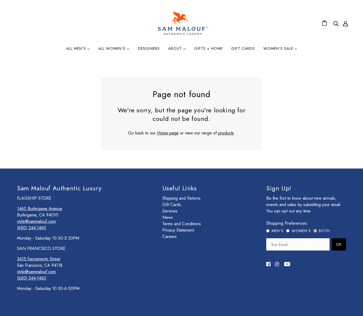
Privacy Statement (178, 230)
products (226, 133)
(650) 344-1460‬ (31, 228)
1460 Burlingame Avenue (39, 209)
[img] (336, 23)
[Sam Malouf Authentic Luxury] (183, 34)
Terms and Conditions (181, 224)
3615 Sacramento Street (38, 259)
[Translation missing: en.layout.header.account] (345, 23)
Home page (168, 133)
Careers (169, 236)
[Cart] (325, 23)
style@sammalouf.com (36, 221)
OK (339, 244)
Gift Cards (171, 205)
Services (170, 211)
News (167, 217)
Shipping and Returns (181, 198)
